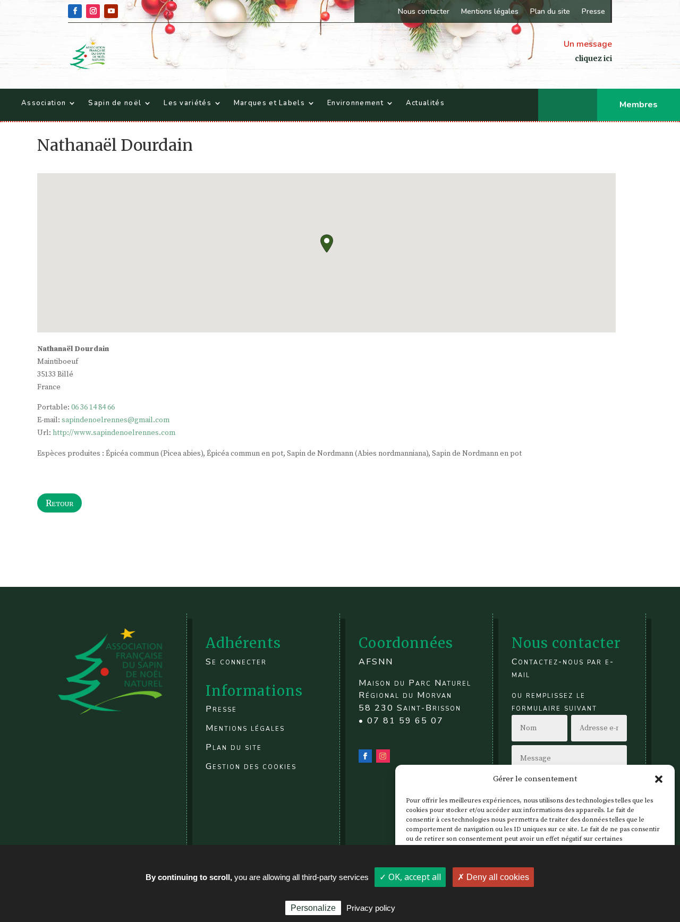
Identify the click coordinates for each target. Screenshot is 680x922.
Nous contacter (423, 11)
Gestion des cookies (251, 766)
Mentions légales (489, 11)
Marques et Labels (269, 103)
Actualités (425, 103)
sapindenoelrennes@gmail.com (115, 420)
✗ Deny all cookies (493, 877)
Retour (59, 503)
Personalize (313, 907)
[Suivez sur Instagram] (93, 11)
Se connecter (236, 662)
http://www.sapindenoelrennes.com (114, 433)
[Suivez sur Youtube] (111, 11)
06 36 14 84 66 (93, 407)
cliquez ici (593, 58)
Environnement (355, 103)
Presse (593, 11)
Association (43, 103)
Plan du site (550, 11)
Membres (638, 104)
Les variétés (187, 103)
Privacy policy (370, 907)
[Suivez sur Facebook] (75, 11)
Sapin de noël (114, 103)
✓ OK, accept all (410, 877)
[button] (658, 779)
